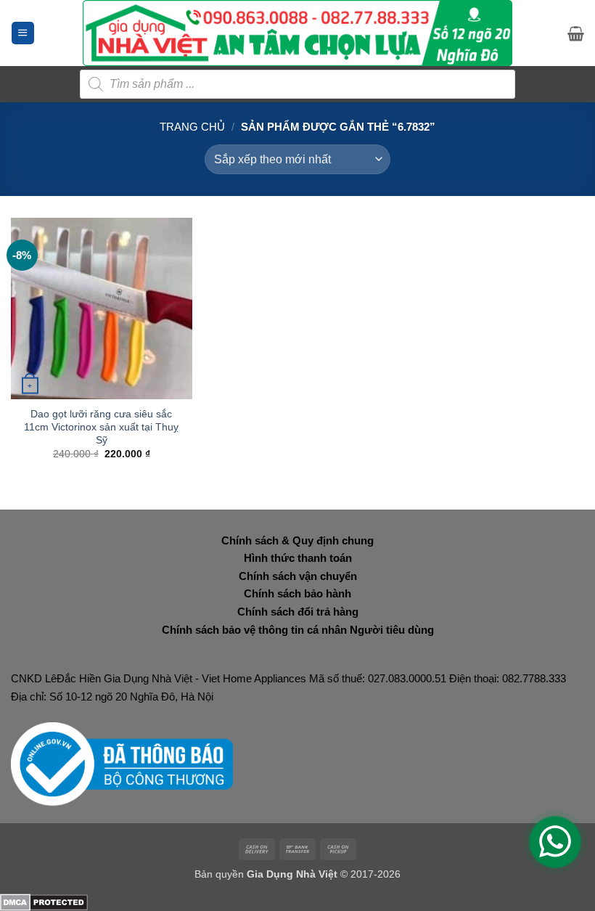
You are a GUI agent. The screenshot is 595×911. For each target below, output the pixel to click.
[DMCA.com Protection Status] (44, 901)
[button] (23, 33)
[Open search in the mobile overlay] (297, 84)
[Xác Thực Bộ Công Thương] (122, 763)
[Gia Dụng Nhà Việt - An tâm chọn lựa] (298, 33)
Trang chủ (192, 126)
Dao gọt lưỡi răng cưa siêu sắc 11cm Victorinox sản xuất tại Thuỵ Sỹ (101, 427)
